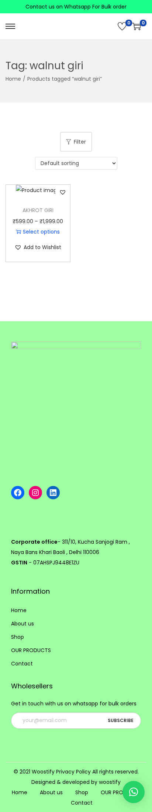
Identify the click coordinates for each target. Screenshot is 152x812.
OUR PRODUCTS (31, 650)
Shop (17, 637)
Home (13, 79)
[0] (122, 26)
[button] (62, 192)
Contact (22, 663)
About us (22, 623)
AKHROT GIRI (38, 210)
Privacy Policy (73, 771)
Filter (80, 141)
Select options (41, 231)
